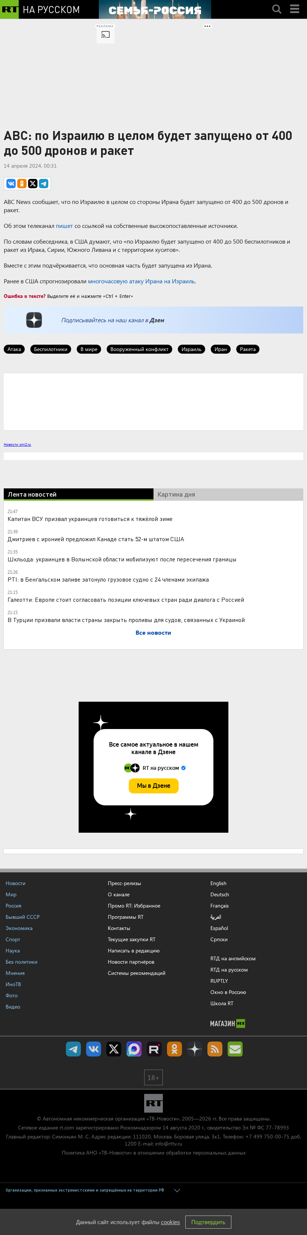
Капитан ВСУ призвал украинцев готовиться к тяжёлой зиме (90, 518)
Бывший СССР (23, 916)
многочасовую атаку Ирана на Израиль (141, 281)
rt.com (67, 1127)
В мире (88, 349)
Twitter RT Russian (113, 1049)
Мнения (15, 972)
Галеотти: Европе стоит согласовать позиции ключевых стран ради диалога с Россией (125, 599)
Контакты (119, 927)
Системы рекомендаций (136, 972)
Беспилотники (50, 349)
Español (219, 928)
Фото (12, 995)
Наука (13, 950)
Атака (14, 349)
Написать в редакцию (133, 950)
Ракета (248, 349)
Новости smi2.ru (17, 444)
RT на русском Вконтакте (93, 1049)
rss (214, 1049)
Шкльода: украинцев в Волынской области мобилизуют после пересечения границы (122, 559)
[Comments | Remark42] (153, 401)
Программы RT (125, 916)
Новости (15, 883)
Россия (13, 905)
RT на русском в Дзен (194, 1049)
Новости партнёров (131, 961)
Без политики (21, 961)
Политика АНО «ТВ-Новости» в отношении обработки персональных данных (154, 1152)
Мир (11, 894)
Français (219, 905)
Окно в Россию (228, 991)
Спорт (13, 939)
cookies (170, 1222)
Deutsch (219, 894)
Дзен (156, 320)
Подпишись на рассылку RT (235, 1049)
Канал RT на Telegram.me (73, 1049)
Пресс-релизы (124, 883)
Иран (221, 349)
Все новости (153, 632)
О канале (119, 894)
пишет (64, 225)
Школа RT (221, 1003)
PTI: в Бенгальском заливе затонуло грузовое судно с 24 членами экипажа (108, 579)
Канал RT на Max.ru (134, 1049)
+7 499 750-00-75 (267, 1136)
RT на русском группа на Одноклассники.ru (174, 1049)
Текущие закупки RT (131, 939)
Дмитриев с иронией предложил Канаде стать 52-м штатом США (95, 539)
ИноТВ (13, 984)
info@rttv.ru (168, 1143)
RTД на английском (233, 958)
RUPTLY (219, 980)
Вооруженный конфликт (139, 349)
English (218, 883)
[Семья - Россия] (155, 9)
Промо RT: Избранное (134, 905)
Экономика (19, 927)
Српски (219, 939)
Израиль (191, 349)
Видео (13, 1006)
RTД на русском (229, 969)
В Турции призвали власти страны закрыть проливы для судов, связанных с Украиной (126, 619)
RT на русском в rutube (154, 1049)
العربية (215, 917)
